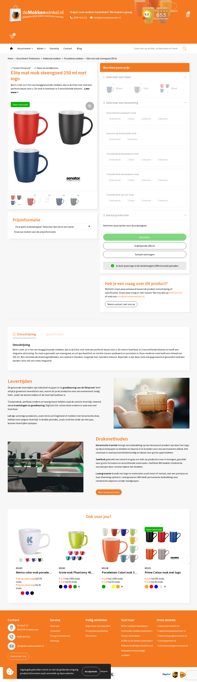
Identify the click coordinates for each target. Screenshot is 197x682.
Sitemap (54, 640)
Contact (68, 48)
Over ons (54, 625)
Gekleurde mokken (52, 58)
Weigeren (104, 671)
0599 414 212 (80, 17)
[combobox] (160, 48)
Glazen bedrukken (130, 635)
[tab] (24, 335)
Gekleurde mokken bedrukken (136, 630)
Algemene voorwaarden (98, 625)
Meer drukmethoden (108, 492)
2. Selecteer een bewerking (120, 103)
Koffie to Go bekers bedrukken (137, 640)
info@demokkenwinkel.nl (107, 17)
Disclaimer (91, 635)
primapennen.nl (167, 640)
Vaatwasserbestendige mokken (133, 653)
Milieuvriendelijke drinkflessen (137, 645)
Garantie (54, 48)
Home (10, 58)
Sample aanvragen (145, 254)
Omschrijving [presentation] (26, 334)
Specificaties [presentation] (55, 334)
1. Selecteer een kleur (117, 77)
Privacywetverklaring (97, 630)
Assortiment (24, 48)
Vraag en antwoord (60, 635)
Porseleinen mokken (73, 58)
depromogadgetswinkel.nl (173, 635)
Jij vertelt (55, 630)
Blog (79, 48)
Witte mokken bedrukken (134, 625)
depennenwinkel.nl (169, 625)
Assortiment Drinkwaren (28, 58)
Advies (40, 48)
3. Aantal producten (116, 215)
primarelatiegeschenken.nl (173, 645)
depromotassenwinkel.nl (172, 630)
